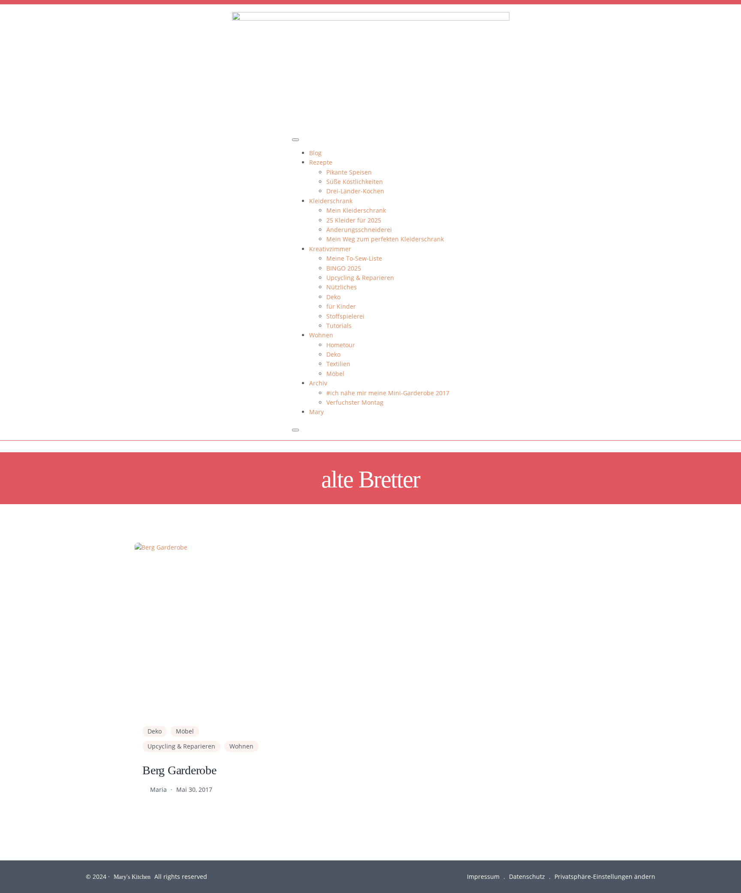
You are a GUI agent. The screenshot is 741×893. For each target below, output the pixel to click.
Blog (315, 153)
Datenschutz (527, 876)
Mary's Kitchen (132, 876)
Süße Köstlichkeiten (354, 181)
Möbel (335, 374)
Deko (333, 297)
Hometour (340, 345)
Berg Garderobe (179, 769)
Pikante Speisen (349, 172)
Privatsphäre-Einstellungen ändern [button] (604, 876)
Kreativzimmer (330, 249)
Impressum (483, 876)
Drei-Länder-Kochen (355, 191)
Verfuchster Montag (354, 402)
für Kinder (341, 306)
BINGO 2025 (343, 268)
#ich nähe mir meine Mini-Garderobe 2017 (387, 393)
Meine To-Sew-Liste (354, 258)
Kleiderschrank (330, 201)
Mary (316, 412)
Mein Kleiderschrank (356, 210)
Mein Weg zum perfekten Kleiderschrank (385, 239)
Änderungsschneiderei (359, 230)
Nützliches (341, 287)
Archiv (318, 383)
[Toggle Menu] (295, 139)
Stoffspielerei (345, 316)
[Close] (295, 430)
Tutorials (339, 326)
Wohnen (321, 335)
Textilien (338, 364)
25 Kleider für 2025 (353, 220)
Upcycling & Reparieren (360, 278)
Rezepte (320, 162)
